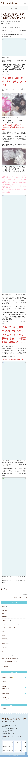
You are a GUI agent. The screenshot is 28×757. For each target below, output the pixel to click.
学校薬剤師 (4, 643)
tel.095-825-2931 (9, 722)
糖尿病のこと (5, 635)
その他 (3, 606)
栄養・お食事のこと (6, 655)
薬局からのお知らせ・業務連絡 (9, 658)
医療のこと (4, 613)
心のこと (4, 647)
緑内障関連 (4, 638)
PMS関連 (4, 616)
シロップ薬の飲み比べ (6, 589)
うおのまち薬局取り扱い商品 (8, 661)
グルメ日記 (4, 610)
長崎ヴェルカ (5, 666)
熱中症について (5, 631)
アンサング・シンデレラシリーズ (9, 624)
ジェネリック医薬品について (8, 627)
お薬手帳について (6, 620)
